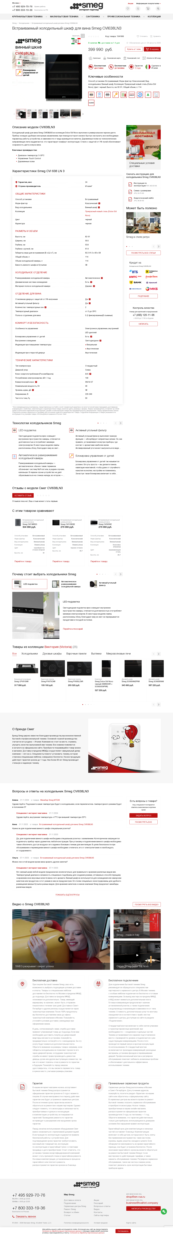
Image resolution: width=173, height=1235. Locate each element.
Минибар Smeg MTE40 (50, 800)
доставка (98, 68)
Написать (143, 324)
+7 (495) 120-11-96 (143, 315)
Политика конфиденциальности (76, 1223)
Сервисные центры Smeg (75, 1206)
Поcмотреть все (143, 822)
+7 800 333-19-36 (22, 10)
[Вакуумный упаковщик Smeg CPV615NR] (25, 668)
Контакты (98, 1212)
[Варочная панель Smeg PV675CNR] (52, 668)
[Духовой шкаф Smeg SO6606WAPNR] (160, 668)
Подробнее (143, 296)
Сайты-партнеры (101, 1215)
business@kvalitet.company (142, 1202)
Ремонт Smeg (70, 1209)
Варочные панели (76, 653)
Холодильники (30, 653)
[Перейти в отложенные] (127, 8)
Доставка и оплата (72, 1200)
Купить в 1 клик (134, 49)
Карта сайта (131, 1223)
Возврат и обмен (71, 1212)
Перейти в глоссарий (73, 629)
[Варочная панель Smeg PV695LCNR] (79, 668)
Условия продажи (101, 1223)
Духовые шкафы (52, 653)
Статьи (67, 1215)
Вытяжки (96, 653)
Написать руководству (143, 1209)
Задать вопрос (143, 816)
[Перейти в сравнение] (137, 8)
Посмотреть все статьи (143, 253)
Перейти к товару (22, 561)
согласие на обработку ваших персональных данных (61, 1231)
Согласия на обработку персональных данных (87, 1233)
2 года (138, 68)
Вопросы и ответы (102, 1206)
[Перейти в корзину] (148, 8)
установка (119, 68)
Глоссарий (98, 1203)
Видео (97, 1209)
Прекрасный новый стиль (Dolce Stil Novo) (101, 213)
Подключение (70, 1203)
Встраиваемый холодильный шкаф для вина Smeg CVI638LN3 (66, 824)
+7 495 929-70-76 (22, 6)
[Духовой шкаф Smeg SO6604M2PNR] (133, 668)
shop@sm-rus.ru (135, 1196)
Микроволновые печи (118, 653)
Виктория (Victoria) (58, 647)
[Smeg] (86, 7)
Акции (130, 3)
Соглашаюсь (123, 1231)
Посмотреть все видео (147, 905)
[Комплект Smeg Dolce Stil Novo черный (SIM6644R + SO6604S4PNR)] (106, 668)
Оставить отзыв (23, 496)
